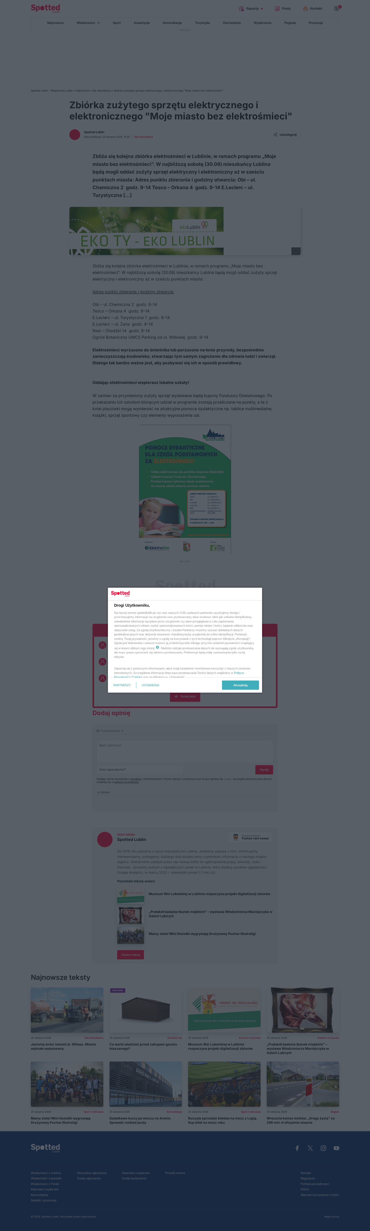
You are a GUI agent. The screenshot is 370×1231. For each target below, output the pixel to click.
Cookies (137, 677)
